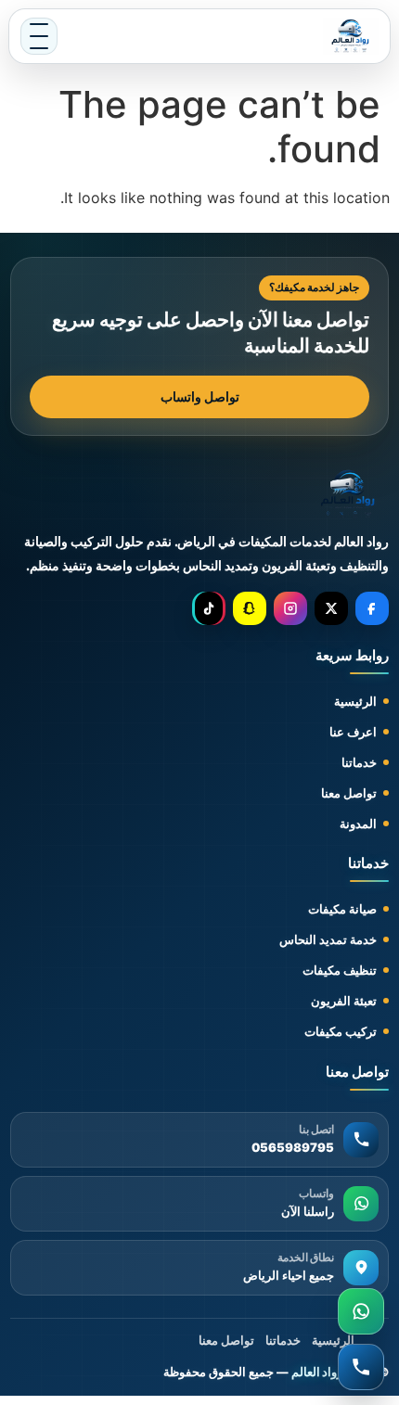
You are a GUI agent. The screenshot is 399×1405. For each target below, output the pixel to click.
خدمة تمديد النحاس (328, 939)
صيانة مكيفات (342, 908)
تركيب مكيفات (340, 1031)
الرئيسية (355, 701)
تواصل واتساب (200, 396)
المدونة (358, 823)
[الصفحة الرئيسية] (351, 36)
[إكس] (331, 608)
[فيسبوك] (372, 608)
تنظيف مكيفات (339, 970)
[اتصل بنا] (361, 1367)
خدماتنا (359, 762)
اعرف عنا (353, 731)
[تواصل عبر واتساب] (361, 1311)
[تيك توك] (208, 608)
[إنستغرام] (290, 608)
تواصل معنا (349, 793)
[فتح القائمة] (39, 36)
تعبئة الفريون (344, 1000)
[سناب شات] (249, 608)
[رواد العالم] (348, 494)
